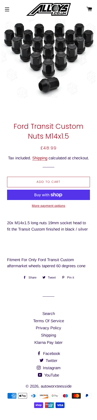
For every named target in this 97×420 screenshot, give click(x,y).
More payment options (48, 206)
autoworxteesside (56, 386)
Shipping (39, 158)
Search (48, 313)
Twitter (50, 360)
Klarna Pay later (48, 342)
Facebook (51, 353)
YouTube (51, 375)
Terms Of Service (48, 321)
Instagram (51, 368)
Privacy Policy (48, 328)
